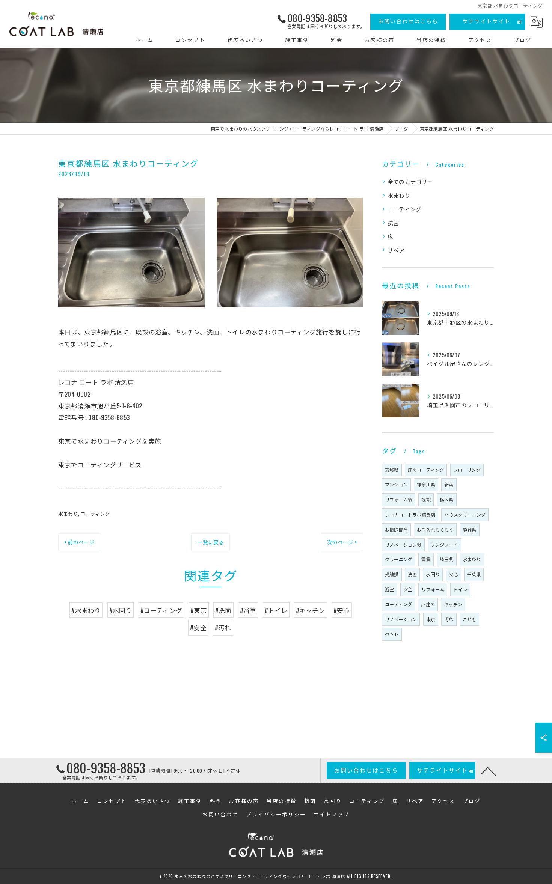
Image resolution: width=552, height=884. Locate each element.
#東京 (198, 610)
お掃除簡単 (396, 529)
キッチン (453, 604)
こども (470, 619)
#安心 (341, 610)
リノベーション (401, 619)
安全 (407, 589)
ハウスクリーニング (465, 514)
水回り (433, 574)
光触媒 (392, 574)
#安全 (198, 627)
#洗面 (223, 610)
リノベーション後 (403, 544)
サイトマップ (332, 814)
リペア (396, 250)
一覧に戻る (210, 542)
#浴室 (248, 610)
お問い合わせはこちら (408, 21)
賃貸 (425, 559)
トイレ (460, 589)
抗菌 (393, 223)
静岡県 (470, 529)
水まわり (68, 513)
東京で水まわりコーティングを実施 (109, 441)
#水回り (120, 610)
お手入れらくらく (435, 529)
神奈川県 (426, 484)
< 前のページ (79, 542)
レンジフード (444, 544)
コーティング (95, 513)
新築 (448, 484)
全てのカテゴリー (410, 181)
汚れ (448, 619)
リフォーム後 (398, 499)
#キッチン (310, 610)
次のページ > (342, 542)
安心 (453, 574)
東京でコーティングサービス (100, 464)
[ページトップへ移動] (488, 770)
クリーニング (398, 559)
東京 (430, 619)
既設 (425, 499)
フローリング (467, 470)
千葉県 (474, 574)
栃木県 (447, 499)
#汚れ (223, 627)
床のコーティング (426, 470)
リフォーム (432, 589)
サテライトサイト (486, 21)
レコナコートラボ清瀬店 (410, 514)
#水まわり (86, 610)
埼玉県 (447, 559)
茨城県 (392, 470)
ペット (392, 634)
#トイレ (276, 610)
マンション (396, 484)
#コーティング (161, 610)
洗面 (412, 574)
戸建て (428, 604)
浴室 (389, 589)
